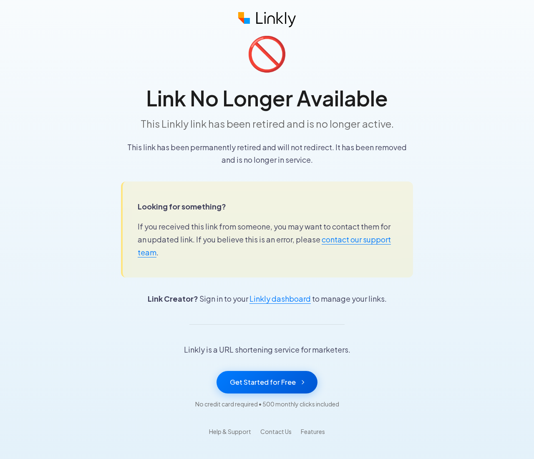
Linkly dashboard (280, 298)
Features (313, 431)
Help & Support (230, 431)
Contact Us (276, 431)
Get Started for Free (263, 382)
